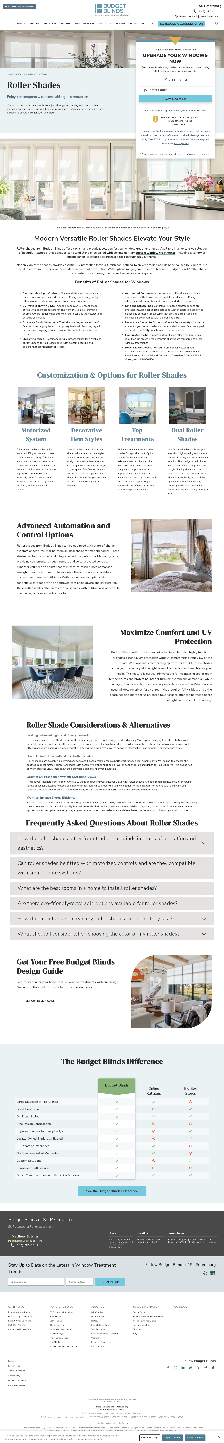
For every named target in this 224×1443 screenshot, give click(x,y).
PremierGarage (56, 1333)
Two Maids (55, 1342)
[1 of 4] (107, 214)
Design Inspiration (141, 1325)
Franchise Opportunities (19, 6)
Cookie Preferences (16, 1385)
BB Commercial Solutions (61, 1312)
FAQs (135, 1333)
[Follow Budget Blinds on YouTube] (190, 1367)
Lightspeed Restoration (60, 1329)
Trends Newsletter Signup (144, 1321)
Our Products (19, 74)
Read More (116, 1247)
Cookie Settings (149, 1437)
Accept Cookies (195, 1437)
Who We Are (97, 1312)
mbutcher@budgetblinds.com (25, 1240)
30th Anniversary (99, 1329)
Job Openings (97, 1346)
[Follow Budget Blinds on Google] (212, 1272)
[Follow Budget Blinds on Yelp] (205, 1272)
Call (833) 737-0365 (17, 1325)
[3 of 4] (113, 214)
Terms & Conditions (17, 1370)
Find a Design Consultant (20, 1316)
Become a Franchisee (101, 1342)
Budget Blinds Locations (19, 1321)
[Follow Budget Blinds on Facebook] (168, 1367)
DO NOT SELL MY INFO (18, 1380)
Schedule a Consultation (181, 24)
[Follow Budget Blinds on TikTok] (213, 1367)
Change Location (43, 1227)
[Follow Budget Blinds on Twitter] (198, 1367)
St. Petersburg (210, 6)
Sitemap (12, 1361)
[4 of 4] (117, 214)
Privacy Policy (181, 143)
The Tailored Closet (59, 1338)
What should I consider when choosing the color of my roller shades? (99, 933)
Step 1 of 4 (177, 80)
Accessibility (14, 1375)
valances (123, 461)
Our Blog (180, 1307)
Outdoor (104, 23)
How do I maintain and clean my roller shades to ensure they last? (95, 918)
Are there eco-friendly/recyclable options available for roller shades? (98, 903)
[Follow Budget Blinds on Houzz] (183, 1367)
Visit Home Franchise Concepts (64, 1346)
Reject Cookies (172, 1437)
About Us (147, 23)
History (94, 1321)
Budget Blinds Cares (100, 1325)
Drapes (66, 23)
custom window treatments (155, 253)
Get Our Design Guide (40, 1001)
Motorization (84, 23)
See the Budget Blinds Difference (112, 1191)
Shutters (50, 23)
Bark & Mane (55, 1316)
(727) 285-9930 (209, 11)
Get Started (175, 99)
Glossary (137, 1329)
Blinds (21, 23)
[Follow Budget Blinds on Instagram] (175, 1367)
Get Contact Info (210, 16)
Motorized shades (32, 473)
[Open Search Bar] (217, 24)
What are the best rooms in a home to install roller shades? (87, 888)
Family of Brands (61, 1307)
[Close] (218, 1436)
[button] (185, 16)
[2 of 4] (110, 214)
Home (9, 74)
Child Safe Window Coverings (105, 1333)
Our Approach (97, 1316)
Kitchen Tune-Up (57, 1325)
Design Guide (139, 1312)
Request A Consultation (19, 1312)
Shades (34, 23)
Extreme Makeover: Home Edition (148, 1316)
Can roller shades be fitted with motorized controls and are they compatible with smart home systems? (106, 868)
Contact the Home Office (19, 1329)
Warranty (95, 1338)
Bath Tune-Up (56, 1321)
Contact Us (16, 1307)
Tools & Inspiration (146, 1307)
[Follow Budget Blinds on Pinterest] (205, 1367)
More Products (126, 23)
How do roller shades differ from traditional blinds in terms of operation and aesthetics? (107, 843)
